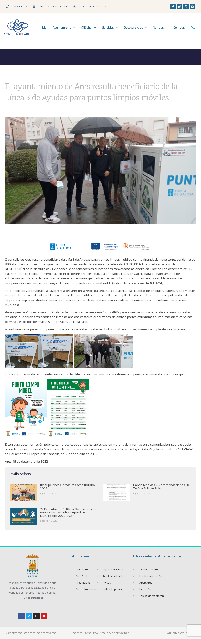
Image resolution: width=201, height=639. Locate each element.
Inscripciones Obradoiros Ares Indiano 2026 (67, 486)
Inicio (43, 27)
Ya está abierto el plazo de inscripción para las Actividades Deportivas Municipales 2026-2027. (68, 512)
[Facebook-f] (173, 6)
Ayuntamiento (62, 27)
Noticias (158, 27)
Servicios (108, 27)
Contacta (180, 27)
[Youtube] (192, 6)
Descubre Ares (133, 27)
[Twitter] (179, 6)
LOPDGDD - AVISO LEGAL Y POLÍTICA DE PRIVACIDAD (100, 633)
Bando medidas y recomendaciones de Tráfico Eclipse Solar (161, 486)
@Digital (86, 27)
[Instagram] (186, 6)
